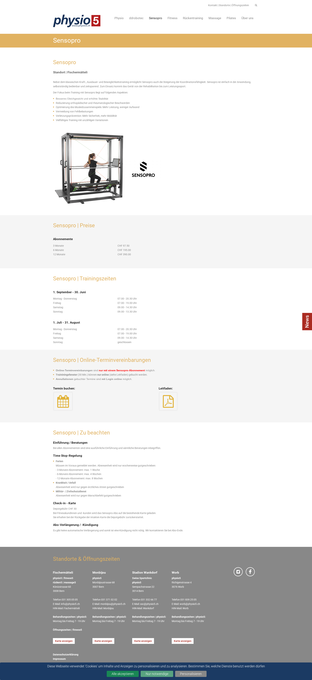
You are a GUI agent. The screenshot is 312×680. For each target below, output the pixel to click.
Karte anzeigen (64, 641)
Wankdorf (148, 608)
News (307, 321)
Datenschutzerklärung (66, 654)
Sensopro (155, 18)
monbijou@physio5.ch (112, 603)
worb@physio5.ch (190, 603)
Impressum (59, 658)
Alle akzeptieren (123, 674)
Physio (119, 18)
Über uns (247, 18)
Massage (215, 18)
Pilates (231, 18)
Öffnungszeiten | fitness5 (67, 629)
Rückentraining (193, 18)
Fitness (172, 18)
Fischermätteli (72, 608)
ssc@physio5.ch (149, 603)
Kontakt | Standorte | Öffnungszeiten (228, 5)
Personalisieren (191, 674)
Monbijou (108, 608)
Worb (185, 608)
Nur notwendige (157, 674)
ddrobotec (136, 18)
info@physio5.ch (70, 603)
